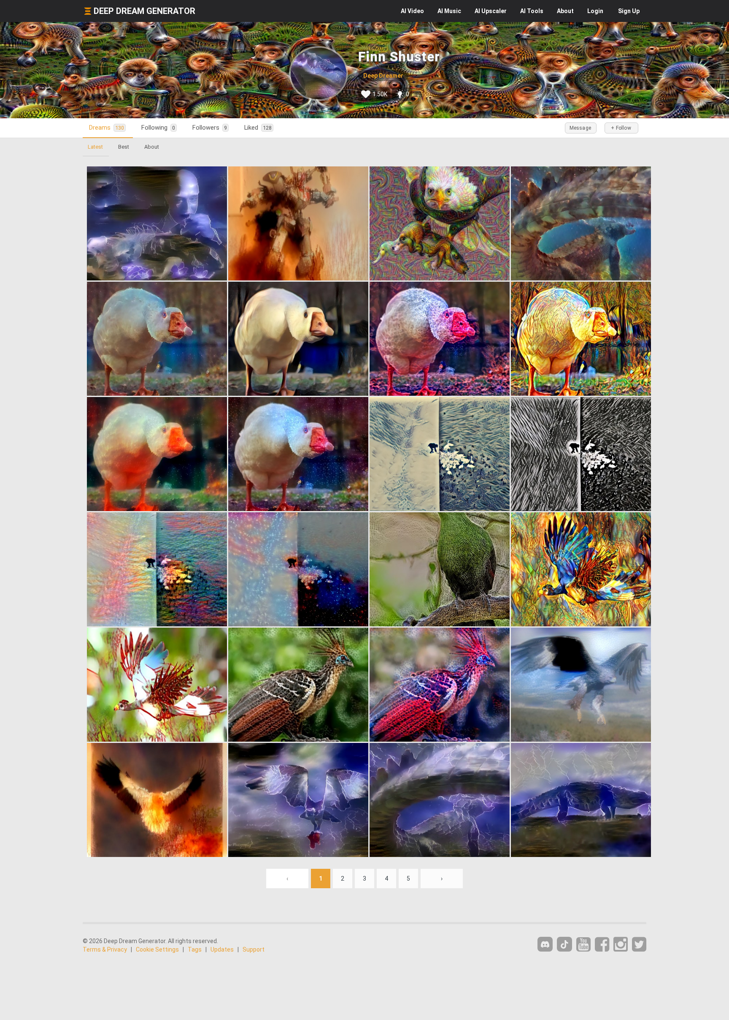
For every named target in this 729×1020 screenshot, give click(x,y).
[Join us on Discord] (545, 944)
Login (595, 11)
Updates (222, 949)
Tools (531, 11)
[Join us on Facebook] (602, 945)
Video (412, 11)
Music (449, 11)
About (565, 11)
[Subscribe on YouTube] (583, 945)
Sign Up (629, 11)
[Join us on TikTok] (564, 944)
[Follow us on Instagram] (620, 945)
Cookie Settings (157, 949)
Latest (95, 147)
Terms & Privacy (105, 949)
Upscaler (491, 11)
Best (123, 147)
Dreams (106, 127)
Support (254, 949)
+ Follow (621, 128)
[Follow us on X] (639, 945)
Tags (195, 949)
